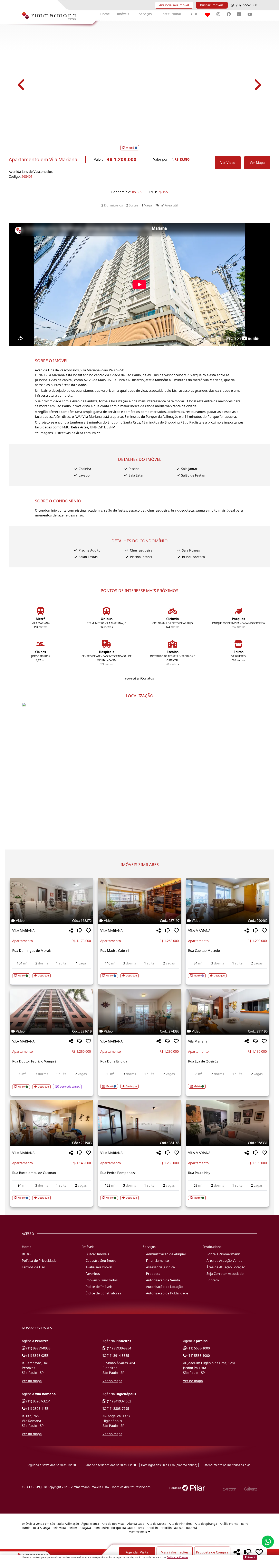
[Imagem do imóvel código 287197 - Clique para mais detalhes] (139, 901)
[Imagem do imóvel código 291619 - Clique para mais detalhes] (51, 1012)
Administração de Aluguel (166, 1254)
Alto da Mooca (156, 1524)
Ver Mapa (257, 162)
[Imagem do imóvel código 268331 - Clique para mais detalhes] (227, 1123)
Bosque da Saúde (123, 1528)
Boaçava (85, 1528)
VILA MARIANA (23, 930)
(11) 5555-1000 (198, 1348)
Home (105, 14)
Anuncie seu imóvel (174, 5)
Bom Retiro (101, 1528)
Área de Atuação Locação (225, 1267)
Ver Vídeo (227, 162)
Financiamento (157, 1260)
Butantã (191, 1528)
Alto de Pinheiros (180, 1524)
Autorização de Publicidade (167, 1293)
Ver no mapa (32, 1381)
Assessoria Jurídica (160, 1267)
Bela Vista (59, 1528)
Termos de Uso (33, 1267)
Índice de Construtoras (103, 1293)
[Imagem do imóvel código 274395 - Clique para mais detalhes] (139, 1012)
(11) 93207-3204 (38, 1401)
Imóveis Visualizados (102, 1280)
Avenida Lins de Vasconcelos (31, 171)
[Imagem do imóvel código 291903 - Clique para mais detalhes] (51, 1123)
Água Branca (90, 1524)
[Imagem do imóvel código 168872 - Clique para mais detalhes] (51, 901)
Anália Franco (229, 1524)
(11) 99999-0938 (38, 1348)
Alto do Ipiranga (206, 1524)
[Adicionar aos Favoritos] (88, 930)
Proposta (153, 1273)
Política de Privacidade (39, 1260)
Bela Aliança (41, 1528)
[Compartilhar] (71, 930)
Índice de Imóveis (99, 1286)
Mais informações (175, 1552)
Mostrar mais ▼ (140, 1532)
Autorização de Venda (163, 1280)
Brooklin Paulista (172, 1528)
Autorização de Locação (164, 1286)
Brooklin (152, 1528)
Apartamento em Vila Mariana (43, 159)
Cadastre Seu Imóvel (101, 1260)
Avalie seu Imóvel (99, 1267)
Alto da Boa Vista (113, 1524)
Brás (141, 1528)
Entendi (250, 1557)
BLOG (194, 14)
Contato (212, 1280)
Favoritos (93, 1273)
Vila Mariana (197, 1041)
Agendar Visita (137, 1552)
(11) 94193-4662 (118, 1401)
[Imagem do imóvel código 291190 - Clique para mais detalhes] (227, 1012)
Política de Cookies (177, 1557)
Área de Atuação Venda (224, 1260)
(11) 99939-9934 (118, 1348)
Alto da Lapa (135, 1524)
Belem (72, 1528)
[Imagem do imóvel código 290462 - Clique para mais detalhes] (227, 901)
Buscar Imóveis (211, 5)
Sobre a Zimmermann (223, 1254)
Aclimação (72, 1524)
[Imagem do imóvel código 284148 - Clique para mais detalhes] (139, 1123)
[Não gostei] (79, 930)
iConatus (147, 678)
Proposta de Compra (212, 1552)
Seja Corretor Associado (225, 1273)
